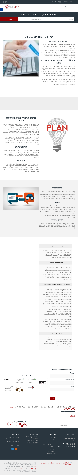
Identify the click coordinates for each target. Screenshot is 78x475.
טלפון (72, 386)
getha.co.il (20, 468)
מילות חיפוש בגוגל (32, 444)
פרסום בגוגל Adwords (49, 444)
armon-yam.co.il (69, 1)
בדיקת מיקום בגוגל (32, 437)
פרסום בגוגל (71, 417)
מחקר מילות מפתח (32, 442)
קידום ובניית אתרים (13, 441)
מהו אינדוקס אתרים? (57, 333)
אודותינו (53, 440)
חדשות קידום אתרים (51, 7)
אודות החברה (61, 7)
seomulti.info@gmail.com (66, 447)
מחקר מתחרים (52, 451)
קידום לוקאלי (52, 449)
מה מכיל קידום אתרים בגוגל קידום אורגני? (57, 246)
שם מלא (71, 373)
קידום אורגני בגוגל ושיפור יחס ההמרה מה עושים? (57, 285)
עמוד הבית (53, 437)
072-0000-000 (17, 425)
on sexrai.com (32, 467)
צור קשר (43, 7)
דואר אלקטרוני (70, 380)
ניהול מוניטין (52, 447)
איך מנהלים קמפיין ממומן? (57, 263)
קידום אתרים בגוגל (70, 7)
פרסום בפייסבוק (51, 454)
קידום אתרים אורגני (50, 442)
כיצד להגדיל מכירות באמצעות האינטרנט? (12, 438)
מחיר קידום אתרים (32, 440)
